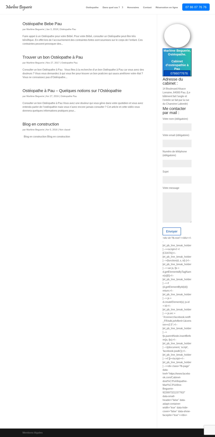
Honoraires (133, 7)
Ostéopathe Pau (68, 29)
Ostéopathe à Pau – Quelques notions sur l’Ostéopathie (72, 90)
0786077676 (179, 73)
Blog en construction (41, 124)
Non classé (64, 129)
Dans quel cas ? (111, 7)
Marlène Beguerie (35, 29)
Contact (147, 7)
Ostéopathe (92, 7)
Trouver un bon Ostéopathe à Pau (53, 57)
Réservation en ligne (167, 7)
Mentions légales (33, 432)
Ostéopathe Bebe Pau (42, 23)
